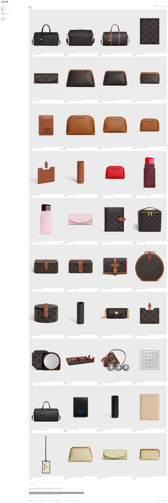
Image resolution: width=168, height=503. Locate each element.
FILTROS (166, 6)
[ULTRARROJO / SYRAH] (131, 196)
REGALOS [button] (2, 8)
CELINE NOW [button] (2, 17)
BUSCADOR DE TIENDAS (4, 18)
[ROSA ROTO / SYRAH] (165, 196)
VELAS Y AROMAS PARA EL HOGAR (6, 13)
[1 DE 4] (46, 31)
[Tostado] (97, 478)
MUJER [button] (2, 7)
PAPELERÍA (3, 14)
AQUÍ (57, 494)
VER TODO (3, 11)
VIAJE (30, 7)
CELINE (30, 483)
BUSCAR (2, 20)
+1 (166, 196)
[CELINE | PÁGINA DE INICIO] (4, 1)
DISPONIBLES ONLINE (156, 6)
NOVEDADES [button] (2, 6)
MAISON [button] (2, 10)
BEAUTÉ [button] (2, 9)
